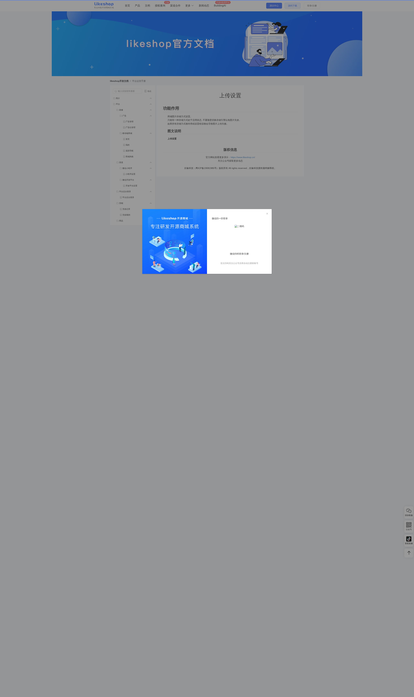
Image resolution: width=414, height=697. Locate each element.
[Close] (267, 213)
